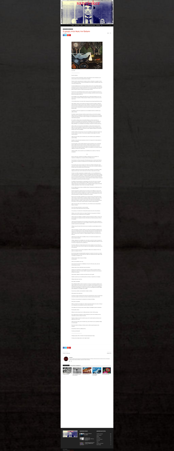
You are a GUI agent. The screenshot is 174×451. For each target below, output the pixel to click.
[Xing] (71, 361)
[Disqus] (87, 391)
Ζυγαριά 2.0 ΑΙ (109, 353)
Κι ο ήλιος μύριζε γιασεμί (105, 374)
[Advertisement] (87, 39)
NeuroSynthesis (72, 450)
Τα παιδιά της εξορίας (66, 374)
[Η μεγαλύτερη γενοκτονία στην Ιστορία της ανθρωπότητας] (82, 443)
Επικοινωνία (98, 25)
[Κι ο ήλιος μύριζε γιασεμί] (106, 370)
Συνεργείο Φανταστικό (68, 27)
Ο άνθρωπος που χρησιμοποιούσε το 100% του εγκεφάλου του (89, 439)
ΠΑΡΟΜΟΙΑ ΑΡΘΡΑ (66, 365)
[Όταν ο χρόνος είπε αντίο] (87, 370)
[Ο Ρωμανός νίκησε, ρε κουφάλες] (82, 434)
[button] (110, 25)
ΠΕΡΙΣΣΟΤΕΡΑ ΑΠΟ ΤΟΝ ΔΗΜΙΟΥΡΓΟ (75, 365)
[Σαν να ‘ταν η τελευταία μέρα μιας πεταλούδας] (77, 370)
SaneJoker (71, 357)
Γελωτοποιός (77, 25)
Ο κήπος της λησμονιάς (66, 353)
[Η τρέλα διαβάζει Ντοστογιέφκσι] (96, 370)
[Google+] (70, 361)
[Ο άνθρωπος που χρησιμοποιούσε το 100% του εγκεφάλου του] (82, 438)
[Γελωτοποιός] (87, 12)
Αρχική (73, 25)
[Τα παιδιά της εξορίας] (67, 370)
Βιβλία (82, 25)
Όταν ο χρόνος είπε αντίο (86, 374)
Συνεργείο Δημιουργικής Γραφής (90, 25)
